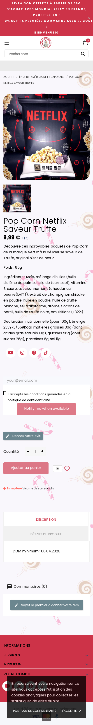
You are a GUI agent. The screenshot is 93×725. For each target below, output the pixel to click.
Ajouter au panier (26, 467)
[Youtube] (11, 353)
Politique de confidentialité (34, 711)
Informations (16, 645)
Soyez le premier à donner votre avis (49, 605)
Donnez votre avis (26, 436)
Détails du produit (46, 534)
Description (46, 519)
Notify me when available (46, 408)
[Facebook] (34, 353)
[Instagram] (22, 353)
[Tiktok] (46, 353)
